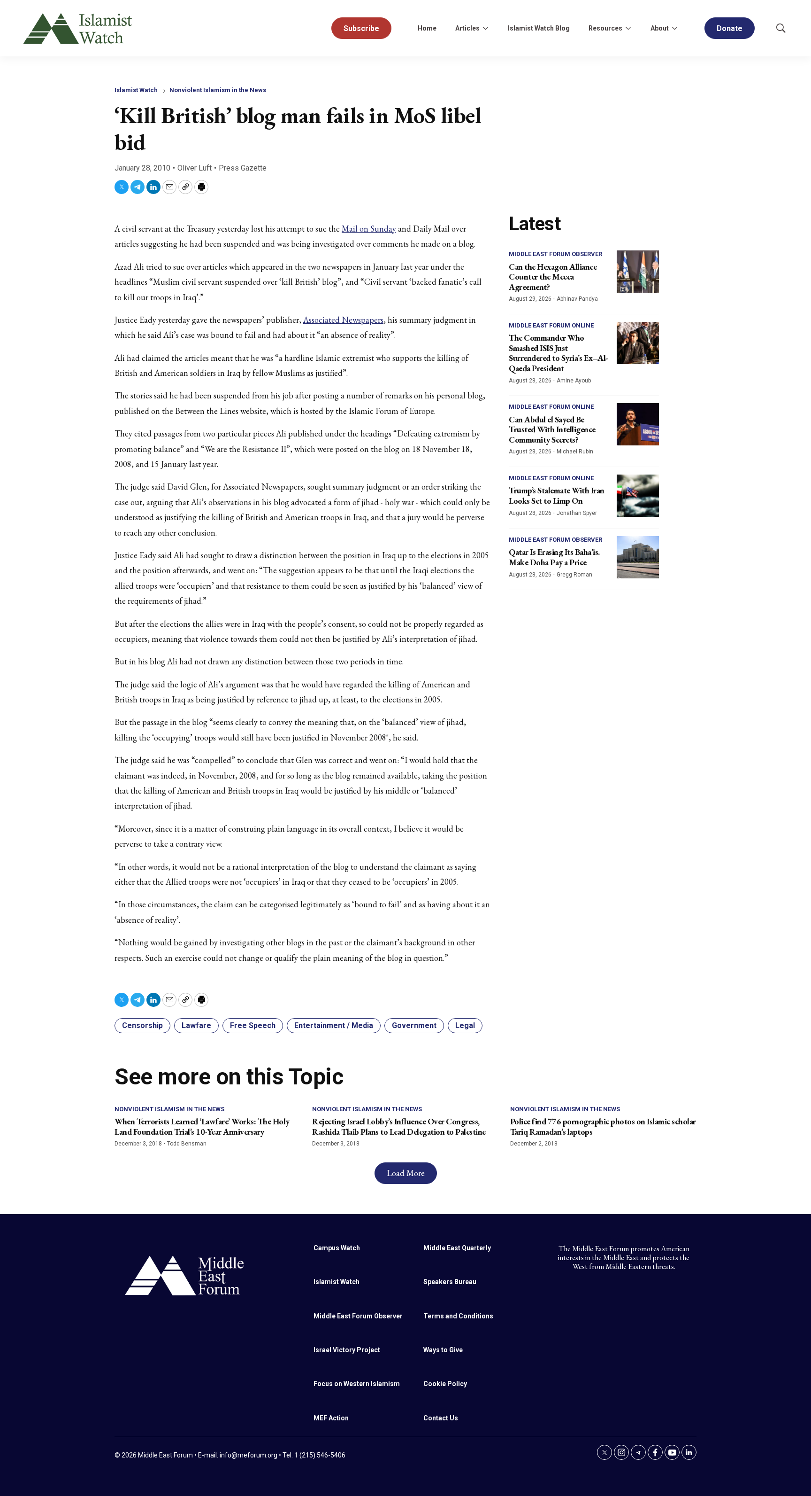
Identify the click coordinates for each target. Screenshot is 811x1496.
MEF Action (331, 1418)
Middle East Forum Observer (555, 253)
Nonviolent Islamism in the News (217, 90)
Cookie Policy (445, 1383)
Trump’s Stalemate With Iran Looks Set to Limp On (556, 495)
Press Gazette (243, 168)
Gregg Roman (574, 574)
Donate (729, 28)
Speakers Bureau (449, 1282)
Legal (465, 1025)
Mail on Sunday (369, 228)
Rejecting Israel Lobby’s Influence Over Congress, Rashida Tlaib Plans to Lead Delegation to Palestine (399, 1126)
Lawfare (196, 1025)
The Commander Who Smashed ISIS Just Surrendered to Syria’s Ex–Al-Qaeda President (558, 353)
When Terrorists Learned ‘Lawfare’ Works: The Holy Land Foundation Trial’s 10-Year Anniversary (202, 1126)
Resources (605, 28)
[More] (485, 28)
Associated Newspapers (343, 319)
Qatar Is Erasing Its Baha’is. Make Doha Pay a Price (554, 557)
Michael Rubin (575, 451)
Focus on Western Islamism (357, 1383)
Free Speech (252, 1025)
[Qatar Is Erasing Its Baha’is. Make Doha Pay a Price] (638, 557)
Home (427, 28)
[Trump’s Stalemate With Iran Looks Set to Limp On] (638, 496)
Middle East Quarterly (457, 1248)
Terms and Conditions (458, 1316)
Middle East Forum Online (551, 325)
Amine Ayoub (574, 380)
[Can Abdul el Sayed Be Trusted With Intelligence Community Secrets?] (638, 424)
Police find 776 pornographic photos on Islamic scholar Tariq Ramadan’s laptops (603, 1126)
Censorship (142, 1025)
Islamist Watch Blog (539, 28)
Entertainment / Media (333, 1025)
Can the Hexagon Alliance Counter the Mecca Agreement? (553, 276)
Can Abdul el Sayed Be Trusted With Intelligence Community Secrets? (552, 429)
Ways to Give (443, 1350)
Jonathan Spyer (577, 513)
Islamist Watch (136, 90)
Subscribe (361, 28)
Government (414, 1025)
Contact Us (440, 1418)
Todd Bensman (187, 1143)
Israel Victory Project (347, 1350)
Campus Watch (337, 1248)
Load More (406, 1173)
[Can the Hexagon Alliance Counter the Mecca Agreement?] (638, 271)
